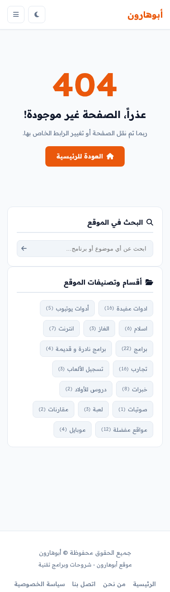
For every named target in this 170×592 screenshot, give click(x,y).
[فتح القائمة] (15, 14)
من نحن (114, 583)
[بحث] (24, 248)
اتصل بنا (84, 583)
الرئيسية (144, 583)
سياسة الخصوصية (39, 583)
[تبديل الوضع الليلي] (36, 14)
